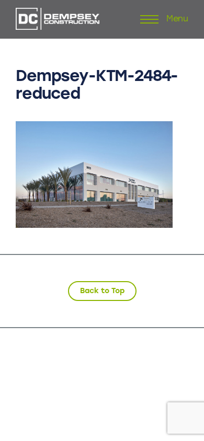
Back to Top (102, 290)
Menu (177, 19)
